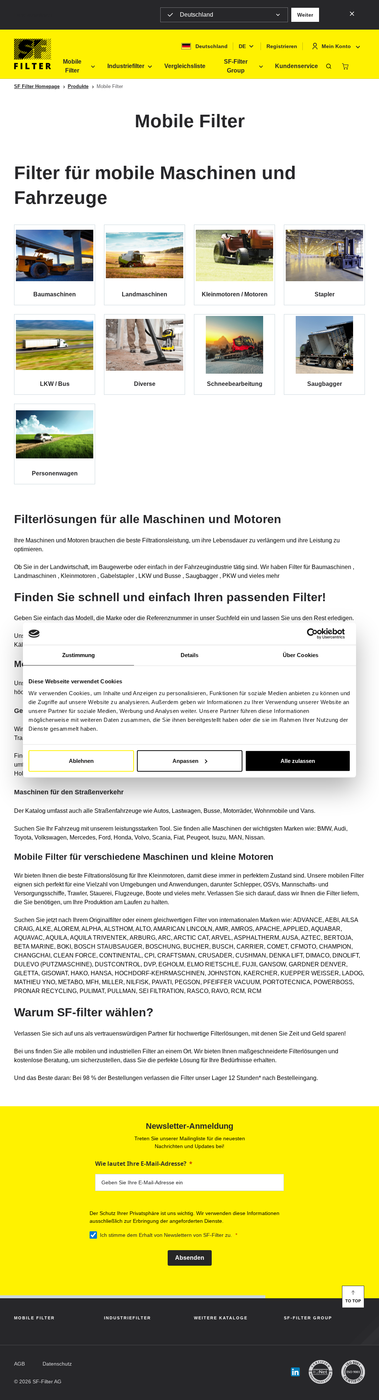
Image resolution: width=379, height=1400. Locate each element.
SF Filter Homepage (37, 86)
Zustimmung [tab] (78, 655)
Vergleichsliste (184, 66)
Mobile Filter (72, 66)
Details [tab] (190, 655)
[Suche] (328, 66)
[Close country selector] (352, 13)
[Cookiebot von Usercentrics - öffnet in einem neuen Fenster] (318, 633)
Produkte (78, 86)
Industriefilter (125, 66)
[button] (305, 14)
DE (242, 46)
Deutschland (196, 14)
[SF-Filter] (32, 54)
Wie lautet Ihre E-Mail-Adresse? (141, 1164)
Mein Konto (336, 46)
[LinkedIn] (295, 1372)
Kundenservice (296, 66)
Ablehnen (81, 760)
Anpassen (185, 760)
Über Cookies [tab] (300, 655)
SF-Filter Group (236, 66)
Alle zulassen (298, 760)
